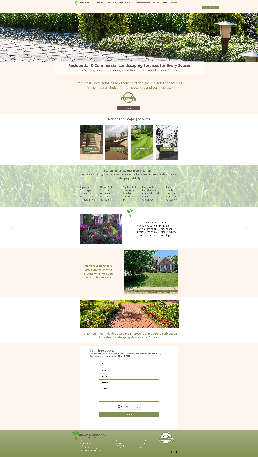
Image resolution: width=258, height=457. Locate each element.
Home (117, 441)
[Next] (246, 227)
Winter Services (145, 441)
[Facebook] (176, 452)
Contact (142, 448)
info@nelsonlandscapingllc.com (90, 448)
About (142, 445)
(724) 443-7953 (85, 445)
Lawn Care (119, 448)
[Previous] (11, 227)
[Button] (239, 273)
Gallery (142, 443)
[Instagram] (171, 452)
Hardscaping (119, 443)
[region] (151, 272)
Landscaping (119, 445)
